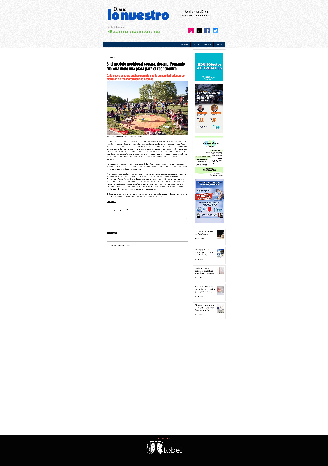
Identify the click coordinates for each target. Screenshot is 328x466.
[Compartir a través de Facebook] (108, 210)
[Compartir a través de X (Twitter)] (114, 210)
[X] (199, 30)
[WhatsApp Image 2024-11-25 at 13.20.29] (215, 30)
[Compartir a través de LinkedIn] (120, 210)
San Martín (111, 202)
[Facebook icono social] (207, 30)
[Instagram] (191, 30)
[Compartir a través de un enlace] (127, 210)
